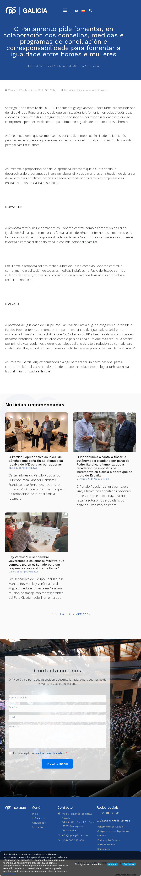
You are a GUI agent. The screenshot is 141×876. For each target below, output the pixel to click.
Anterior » (83, 614)
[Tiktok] (117, 813)
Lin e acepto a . (39, 753)
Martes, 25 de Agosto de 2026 (23, 571)
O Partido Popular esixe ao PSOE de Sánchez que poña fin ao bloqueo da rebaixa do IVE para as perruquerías (36, 460)
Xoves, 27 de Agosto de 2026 (23, 467)
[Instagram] (102, 813)
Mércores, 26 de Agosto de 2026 (93, 478)
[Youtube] (107, 813)
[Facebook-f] (98, 813)
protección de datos (50, 753)
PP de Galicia (91, 66)
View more (9, 873)
